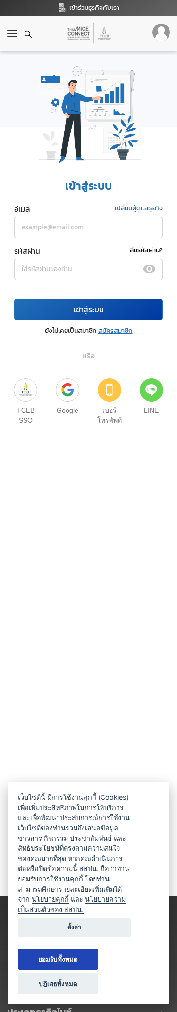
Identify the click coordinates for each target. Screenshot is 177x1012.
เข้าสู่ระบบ (89, 309)
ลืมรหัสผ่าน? (146, 250)
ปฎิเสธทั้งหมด (58, 983)
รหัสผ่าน (27, 251)
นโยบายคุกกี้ (50, 899)
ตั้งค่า (74, 926)
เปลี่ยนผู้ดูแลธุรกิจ (139, 208)
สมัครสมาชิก (115, 331)
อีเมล (22, 209)
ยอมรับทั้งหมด (58, 959)
